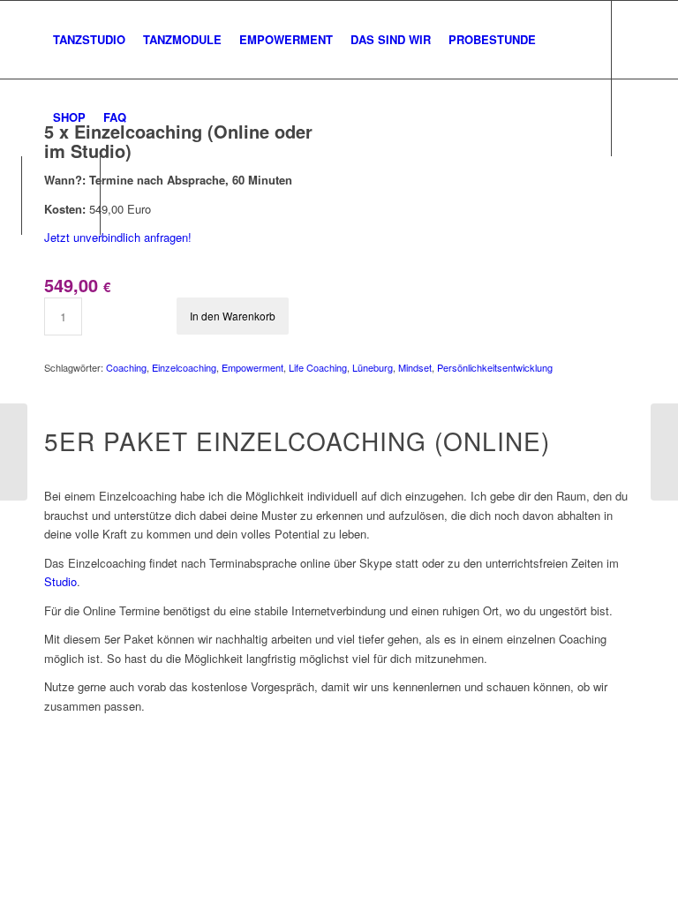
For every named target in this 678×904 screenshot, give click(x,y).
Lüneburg (372, 367)
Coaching (126, 367)
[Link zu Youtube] (182, 194)
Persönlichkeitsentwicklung (495, 367)
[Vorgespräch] (664, 452)
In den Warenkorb (232, 315)
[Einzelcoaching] (13, 452)
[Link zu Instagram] (155, 194)
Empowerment (252, 367)
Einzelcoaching (184, 367)
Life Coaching (318, 367)
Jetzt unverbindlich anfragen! (118, 237)
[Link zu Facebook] (129, 194)
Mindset (415, 367)
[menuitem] (89, 40)
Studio (60, 581)
